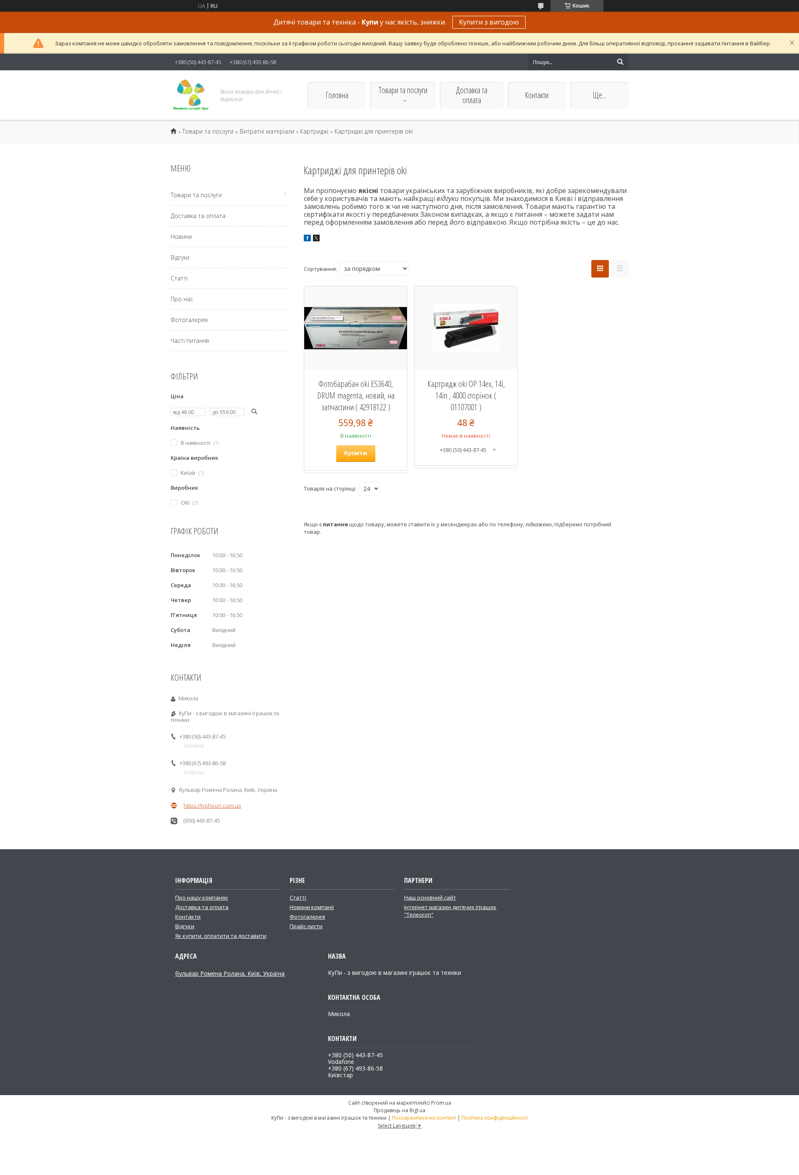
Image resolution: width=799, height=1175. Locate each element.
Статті (179, 278)
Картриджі (314, 131)
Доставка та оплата (471, 95)
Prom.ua (441, 1102)
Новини (181, 236)
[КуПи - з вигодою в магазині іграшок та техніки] (191, 95)
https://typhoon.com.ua (212, 805)
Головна (336, 95)
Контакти (536, 95)
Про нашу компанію (201, 897)
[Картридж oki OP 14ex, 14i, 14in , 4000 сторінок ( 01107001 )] (465, 327)
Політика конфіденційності (495, 1117)
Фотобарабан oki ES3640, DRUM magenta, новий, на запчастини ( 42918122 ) (356, 395)
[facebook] (307, 239)
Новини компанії (312, 907)
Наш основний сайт (430, 897)
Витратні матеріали (267, 131)
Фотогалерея (189, 320)
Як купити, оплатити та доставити (220, 936)
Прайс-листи (306, 926)
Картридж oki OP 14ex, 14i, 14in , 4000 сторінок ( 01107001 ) (466, 395)
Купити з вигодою (489, 22)
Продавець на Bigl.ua (399, 1110)
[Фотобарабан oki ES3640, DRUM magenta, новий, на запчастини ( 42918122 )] (355, 327)
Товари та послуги (403, 90)
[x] (316, 239)
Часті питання (190, 341)
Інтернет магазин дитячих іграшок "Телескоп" (450, 910)
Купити (355, 453)
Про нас (182, 299)
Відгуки (180, 257)
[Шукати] (620, 62)
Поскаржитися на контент (424, 1117)
